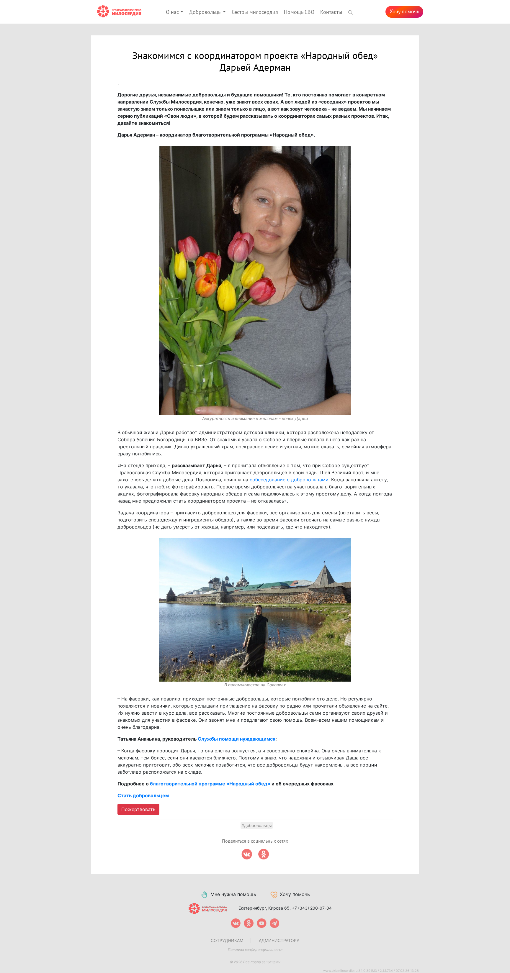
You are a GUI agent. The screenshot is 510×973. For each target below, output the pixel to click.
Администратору (279, 940)
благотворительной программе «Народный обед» (210, 784)
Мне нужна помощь (233, 894)
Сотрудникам (227, 940)
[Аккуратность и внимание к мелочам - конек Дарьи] (255, 280)
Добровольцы (205, 12)
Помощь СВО (299, 12)
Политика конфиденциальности (255, 949)
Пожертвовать (138, 809)
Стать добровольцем (143, 795)
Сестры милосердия (255, 12)
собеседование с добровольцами (289, 480)
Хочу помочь (404, 12)
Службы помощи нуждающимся (236, 739)
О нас (172, 12)
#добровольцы (256, 825)
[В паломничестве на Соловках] (255, 610)
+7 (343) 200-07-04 (312, 907)
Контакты (331, 12)
